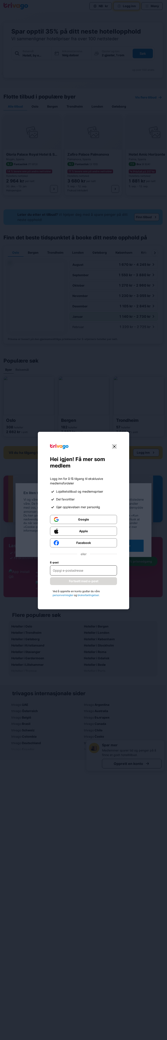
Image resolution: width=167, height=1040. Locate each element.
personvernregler (63, 595)
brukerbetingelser (88, 595)
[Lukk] (114, 446)
